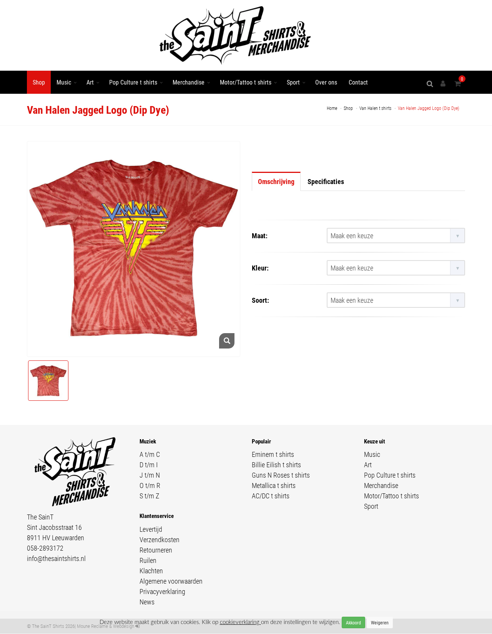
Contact (358, 82)
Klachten (151, 570)
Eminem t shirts (273, 454)
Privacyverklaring (162, 591)
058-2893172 (45, 548)
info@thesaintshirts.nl (56, 558)
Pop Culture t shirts (133, 82)
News (147, 601)
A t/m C (150, 454)
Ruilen (148, 560)
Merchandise (188, 82)
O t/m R (150, 485)
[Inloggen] (444, 83)
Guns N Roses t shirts (281, 475)
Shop (39, 82)
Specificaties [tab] (326, 181)
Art (90, 82)
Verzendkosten (160, 539)
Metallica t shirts (274, 485)
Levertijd (151, 529)
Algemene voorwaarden (171, 581)
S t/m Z (149, 495)
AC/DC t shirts (270, 495)
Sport (293, 82)
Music (64, 82)
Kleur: (260, 267)
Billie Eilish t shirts (276, 464)
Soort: (260, 300)
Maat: (260, 235)
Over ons (326, 82)
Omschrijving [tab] (276, 181)
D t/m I (149, 464)
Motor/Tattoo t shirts (245, 82)
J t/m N (150, 475)
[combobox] (396, 235)
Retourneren (156, 549)
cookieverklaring (240, 622)
